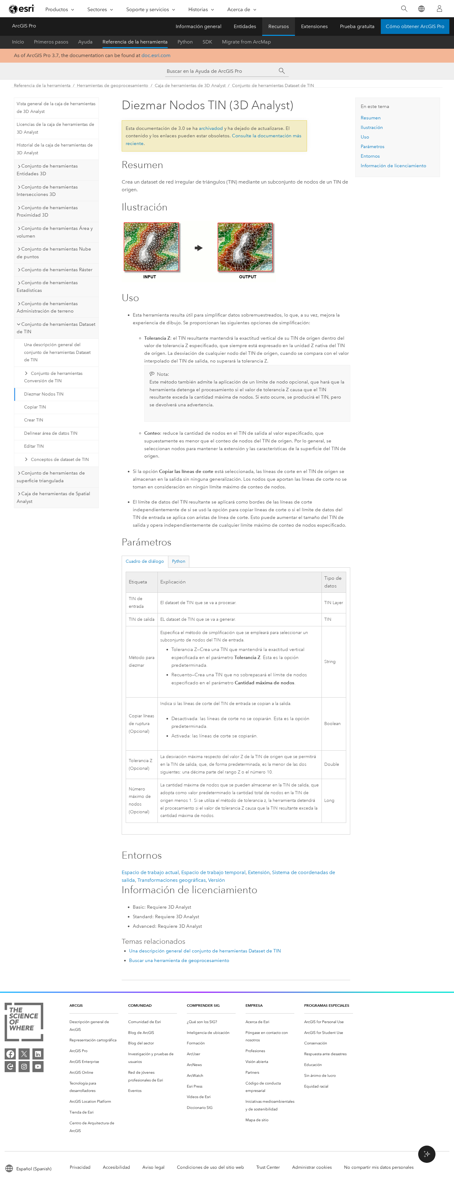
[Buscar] (404, 8)
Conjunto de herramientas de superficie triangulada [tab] (51, 476)
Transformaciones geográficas (171, 880)
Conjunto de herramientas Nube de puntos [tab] (54, 252)
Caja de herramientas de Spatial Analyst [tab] (53, 497)
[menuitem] (93, 1026)
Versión (216, 880)
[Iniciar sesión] (439, 8)
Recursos (278, 26)
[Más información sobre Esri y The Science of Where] (24, 1023)
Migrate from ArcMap (246, 42)
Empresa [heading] (254, 1005)
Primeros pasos (51, 42)
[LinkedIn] (38, 1054)
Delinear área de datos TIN (51, 433)
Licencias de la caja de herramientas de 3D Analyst (55, 128)
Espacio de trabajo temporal (213, 872)
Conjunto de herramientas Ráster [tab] (56, 269)
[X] (24, 1054)
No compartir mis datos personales (379, 1167)
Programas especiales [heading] (326, 1005)
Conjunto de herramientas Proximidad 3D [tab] (47, 211)
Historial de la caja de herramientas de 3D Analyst (55, 149)
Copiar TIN (35, 407)
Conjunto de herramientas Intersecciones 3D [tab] (47, 190)
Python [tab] (178, 561)
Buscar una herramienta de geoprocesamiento (179, 960)
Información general (198, 26)
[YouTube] (38, 1066)
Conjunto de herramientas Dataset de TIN (273, 85)
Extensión (259, 872)
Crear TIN (33, 420)
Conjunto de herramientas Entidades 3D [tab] (47, 169)
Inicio (18, 42)
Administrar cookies (312, 1167)
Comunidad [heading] (140, 1005)
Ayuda (85, 42)
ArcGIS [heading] (76, 1005)
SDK (207, 42)
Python (185, 42)
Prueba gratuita (357, 26)
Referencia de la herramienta (135, 42)
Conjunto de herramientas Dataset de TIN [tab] (56, 328)
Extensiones (314, 26)
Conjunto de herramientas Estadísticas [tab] (47, 286)
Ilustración (372, 127)
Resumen (371, 118)
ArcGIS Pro (24, 26)
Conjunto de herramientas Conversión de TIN (53, 377)
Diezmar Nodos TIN (44, 394)
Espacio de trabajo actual (150, 872)
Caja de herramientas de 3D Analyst (190, 85)
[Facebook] (10, 1054)
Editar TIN (34, 446)
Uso (365, 137)
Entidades (245, 26)
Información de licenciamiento (393, 165)
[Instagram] (24, 1066)
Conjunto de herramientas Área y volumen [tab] (55, 232)
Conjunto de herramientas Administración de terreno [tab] (47, 307)
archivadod (211, 128)
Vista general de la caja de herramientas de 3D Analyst (56, 107)
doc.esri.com (155, 55)
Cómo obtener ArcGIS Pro (415, 26)
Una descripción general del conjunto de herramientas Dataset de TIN (57, 352)
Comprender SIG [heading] (203, 1005)
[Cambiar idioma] (421, 8)
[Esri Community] (10, 1066)
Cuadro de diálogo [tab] (145, 561)
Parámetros (373, 146)
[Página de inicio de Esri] (22, 9)
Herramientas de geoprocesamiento (112, 85)
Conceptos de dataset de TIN (60, 459)
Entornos (370, 156)
